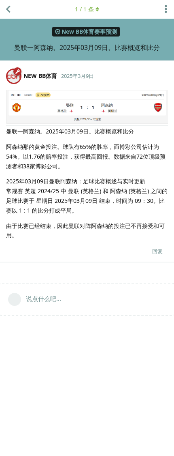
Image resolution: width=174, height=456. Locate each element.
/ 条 (84, 9)
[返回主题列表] (8, 9)
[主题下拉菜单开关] (166, 9)
